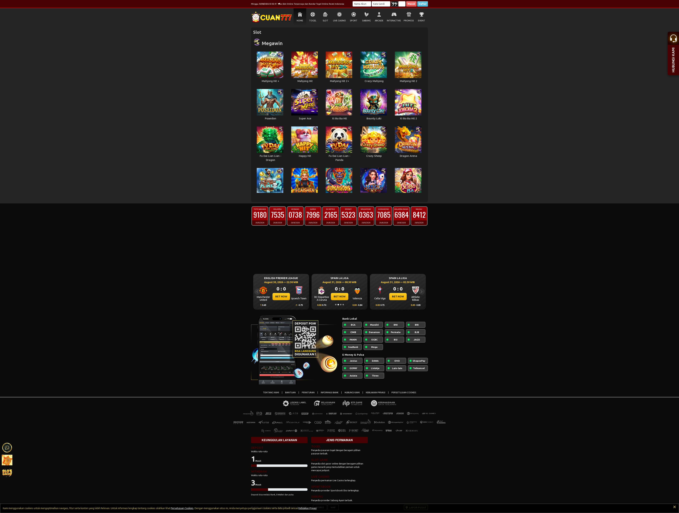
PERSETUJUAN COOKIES (403, 392)
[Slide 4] (343, 304)
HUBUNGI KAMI (352, 392)
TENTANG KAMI (271, 392)
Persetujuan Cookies (182, 508)
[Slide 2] (338, 304)
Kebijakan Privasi (307, 508)
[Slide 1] (335, 304)
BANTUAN (290, 392)
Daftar (422, 3)
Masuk (411, 3)
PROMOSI (409, 20)
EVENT (421, 20)
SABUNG (366, 20)
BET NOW (281, 296)
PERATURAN (308, 392)
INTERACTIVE (394, 20)
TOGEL (312, 20)
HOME (300, 20)
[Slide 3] (340, 304)
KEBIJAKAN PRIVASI (375, 392)
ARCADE (379, 20)
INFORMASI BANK (329, 392)
